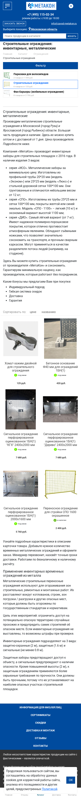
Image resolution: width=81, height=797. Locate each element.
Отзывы (40, 738)
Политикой (49, 789)
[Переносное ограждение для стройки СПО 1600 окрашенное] (60, 484)
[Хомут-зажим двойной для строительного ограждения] (20, 338)
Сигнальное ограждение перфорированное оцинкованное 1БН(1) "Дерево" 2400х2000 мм (60, 439)
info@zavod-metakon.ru (64, 23)
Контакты (40, 745)
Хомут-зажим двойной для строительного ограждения (21, 367)
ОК (71, 780)
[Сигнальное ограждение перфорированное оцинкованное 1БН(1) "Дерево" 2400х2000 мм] (60, 409)
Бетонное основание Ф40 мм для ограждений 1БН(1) (60, 367)
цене (33, 312)
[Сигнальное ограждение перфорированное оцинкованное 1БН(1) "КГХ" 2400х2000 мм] (20, 409)
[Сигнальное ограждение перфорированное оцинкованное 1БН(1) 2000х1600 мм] (20, 484)
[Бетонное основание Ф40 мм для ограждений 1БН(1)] (60, 338)
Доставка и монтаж (40, 730)
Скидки (40, 722)
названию (49, 312)
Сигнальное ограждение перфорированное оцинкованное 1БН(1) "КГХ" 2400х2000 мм (21, 439)
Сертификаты (40, 715)
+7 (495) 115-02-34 (40, 14)
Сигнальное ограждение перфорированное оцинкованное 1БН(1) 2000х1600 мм (21, 514)
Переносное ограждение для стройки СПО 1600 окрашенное (60, 512)
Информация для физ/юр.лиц (41, 707)
